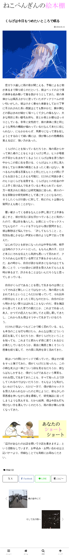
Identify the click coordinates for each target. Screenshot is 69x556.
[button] (58, 478)
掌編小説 (10, 470)
